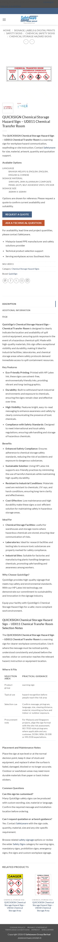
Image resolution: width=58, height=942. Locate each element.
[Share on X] (16, 280)
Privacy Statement (37, 927)
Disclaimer (48, 930)
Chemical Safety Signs (40, 33)
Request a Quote (17, 214)
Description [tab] (9, 304)
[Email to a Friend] (21, 280)
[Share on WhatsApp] (5, 280)
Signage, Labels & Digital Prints (34, 30)
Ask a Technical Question (23, 223)
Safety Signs (14, 33)
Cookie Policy (17, 927)
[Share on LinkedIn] (27, 280)
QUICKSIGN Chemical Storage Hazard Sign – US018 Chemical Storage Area (43, 906)
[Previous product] (32, 41)
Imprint (35, 930)
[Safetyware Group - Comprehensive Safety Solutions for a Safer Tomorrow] (29, 19)
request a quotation (10, 5)
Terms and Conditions (17, 930)
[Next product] (26, 41)
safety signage (26, 839)
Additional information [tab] (16, 310)
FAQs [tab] (4, 317)
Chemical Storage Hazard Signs (30, 36)
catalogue (48, 1)
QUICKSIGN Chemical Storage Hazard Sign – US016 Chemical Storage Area (15, 906)
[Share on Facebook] (10, 280)
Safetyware (49, 147)
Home (7, 30)
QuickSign (13, 274)
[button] (4, 19)
